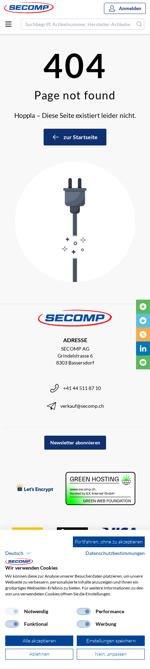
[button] (18, 553)
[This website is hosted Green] (100, 488)
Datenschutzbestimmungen (115, 553)
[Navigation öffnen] (8, 24)
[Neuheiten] (143, 307)
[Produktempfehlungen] (143, 321)
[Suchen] (139, 24)
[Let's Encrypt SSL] (34, 488)
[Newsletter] (143, 362)
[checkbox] (12, 611)
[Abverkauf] (143, 334)
